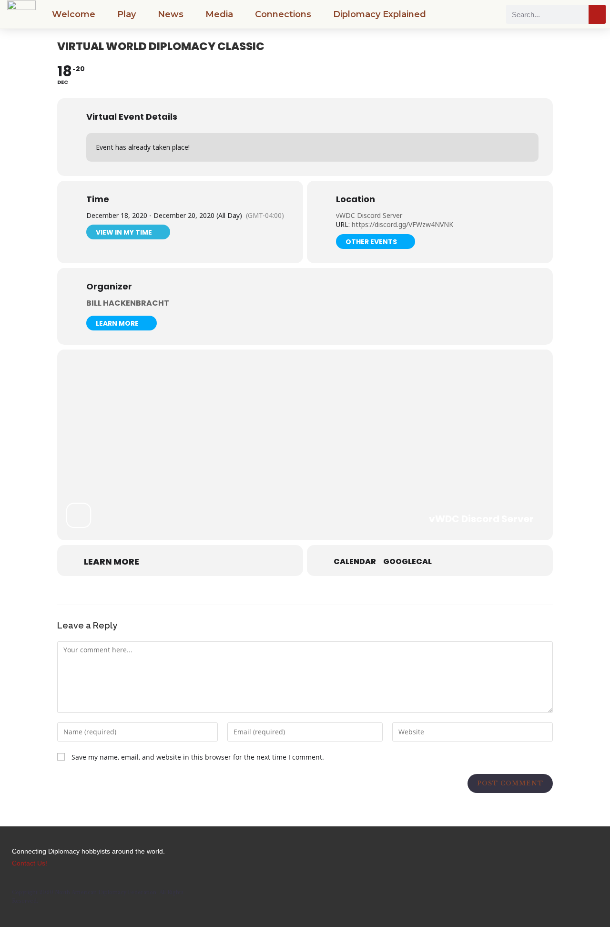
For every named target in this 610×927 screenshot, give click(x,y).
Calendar (355, 561)
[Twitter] (504, 857)
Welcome (73, 14)
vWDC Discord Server (369, 215)
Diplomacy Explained (379, 14)
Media (219, 14)
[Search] (597, 14)
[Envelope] (530, 857)
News (170, 14)
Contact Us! (29, 863)
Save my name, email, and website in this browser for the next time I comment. (197, 757)
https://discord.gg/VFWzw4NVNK (401, 224)
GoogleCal (407, 561)
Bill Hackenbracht (127, 303)
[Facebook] (477, 857)
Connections (283, 14)
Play (126, 14)
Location (355, 199)
